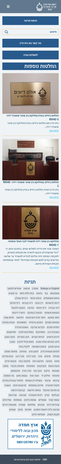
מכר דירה (31, 356)
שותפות (18, 400)
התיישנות (11, 332)
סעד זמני (34, 376)
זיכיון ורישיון (53, 337)
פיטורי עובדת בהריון (13, 380)
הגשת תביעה (30, 21)
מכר (40, 356)
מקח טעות (53, 366)
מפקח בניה (24, 361)
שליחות (31, 405)
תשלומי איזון (38, 414)
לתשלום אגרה (30, 55)
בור (46, 293)
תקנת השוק (53, 414)
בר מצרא (13, 293)
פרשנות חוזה (19, 385)
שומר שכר (54, 400)
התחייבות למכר (25, 332)
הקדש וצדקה (38, 327)
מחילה (56, 356)
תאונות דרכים (9, 405)
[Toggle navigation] (8, 6)
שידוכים (7, 400)
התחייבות (40, 332)
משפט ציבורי (17, 366)
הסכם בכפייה (36, 322)
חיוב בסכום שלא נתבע (47, 342)
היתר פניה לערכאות (35, 317)
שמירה (22, 405)
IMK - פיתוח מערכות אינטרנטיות (30, 459)
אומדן (35, 288)
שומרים (42, 400)
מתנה (5, 366)
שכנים (41, 405)
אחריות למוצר (14, 288)
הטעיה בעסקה (34, 313)
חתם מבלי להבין (25, 342)
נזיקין (47, 371)
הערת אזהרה (8, 322)
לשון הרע (33, 351)
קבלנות (55, 395)
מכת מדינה (7, 356)
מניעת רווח (38, 361)
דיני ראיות (41, 308)
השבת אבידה (21, 327)
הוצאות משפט (51, 313)
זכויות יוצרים (38, 337)
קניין (47, 395)
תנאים (12, 409)
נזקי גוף (37, 371)
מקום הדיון (10, 361)
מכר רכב (19, 356)
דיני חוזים (15, 303)
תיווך (20, 409)
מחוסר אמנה (11, 351)
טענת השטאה (39, 347)
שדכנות (13, 395)
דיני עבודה (53, 308)
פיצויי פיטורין (52, 385)
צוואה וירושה (34, 390)
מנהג (56, 361)
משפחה (30, 366)
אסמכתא (54, 293)
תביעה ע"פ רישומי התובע (46, 409)
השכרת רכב (53, 332)
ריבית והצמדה (35, 395)
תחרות (28, 409)
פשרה (7, 385)
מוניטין (23, 351)
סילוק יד (45, 376)
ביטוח (39, 293)
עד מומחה (9, 376)
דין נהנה (39, 303)
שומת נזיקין (30, 400)
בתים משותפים (51, 298)
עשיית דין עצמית (33, 380)
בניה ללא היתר (27, 293)
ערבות (56, 380)
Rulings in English (50, 288)
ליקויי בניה (24, 347)
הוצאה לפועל (18, 308)
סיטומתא (15, 371)
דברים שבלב (21, 298)
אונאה (26, 288)
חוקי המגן (10, 337)
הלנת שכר (9, 317)
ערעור (48, 380)
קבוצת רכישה (18, 390)
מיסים (47, 356)
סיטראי (55, 376)
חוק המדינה (23, 337)
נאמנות (55, 371)
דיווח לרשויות (52, 303)
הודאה (31, 308)
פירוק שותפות (36, 385)
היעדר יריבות (18, 313)
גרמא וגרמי (35, 298)
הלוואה (19, 317)
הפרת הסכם (53, 327)
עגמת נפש (21, 376)
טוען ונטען (53, 347)
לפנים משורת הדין (50, 351)
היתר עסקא (53, 317)
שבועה (22, 395)
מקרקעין (41, 366)
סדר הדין (26, 371)
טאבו (12, 342)
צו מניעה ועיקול (51, 390)
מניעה (49, 361)
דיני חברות (27, 303)
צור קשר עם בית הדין (30, 43)
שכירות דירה (53, 405)
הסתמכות (22, 322)
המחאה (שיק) (52, 322)
